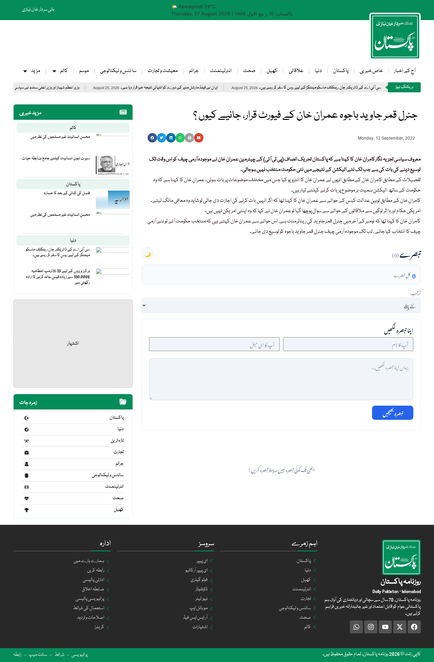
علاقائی (296, 71)
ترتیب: (415, 292)
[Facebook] (414, 626)
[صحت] (26, 498)
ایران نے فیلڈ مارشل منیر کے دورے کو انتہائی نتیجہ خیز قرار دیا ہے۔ (189, 88)
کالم (64, 71)
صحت (249, 71)
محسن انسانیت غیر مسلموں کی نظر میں (60, 137)
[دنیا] (26, 429)
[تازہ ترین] (26, 441)
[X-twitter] (399, 626)
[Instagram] (370, 626)
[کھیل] (26, 510)
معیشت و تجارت (163, 71)
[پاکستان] (26, 418)
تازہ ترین (117, 440)
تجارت (118, 452)
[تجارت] (26, 452)
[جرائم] (26, 464)
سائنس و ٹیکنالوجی (108, 475)
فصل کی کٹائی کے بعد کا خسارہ (67, 193)
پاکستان (340, 71)
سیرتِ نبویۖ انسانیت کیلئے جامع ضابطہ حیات (56, 158)
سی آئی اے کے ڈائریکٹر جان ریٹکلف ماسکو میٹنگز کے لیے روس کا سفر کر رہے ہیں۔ (340, 88)
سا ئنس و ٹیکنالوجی (118, 71)
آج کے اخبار (404, 71)
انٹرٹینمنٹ (221, 71)
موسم (84, 71)
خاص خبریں (371, 71)
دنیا (318, 71)
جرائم (194, 71)
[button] (152, 137)
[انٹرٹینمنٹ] (26, 487)
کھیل (272, 71)
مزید (35, 71)
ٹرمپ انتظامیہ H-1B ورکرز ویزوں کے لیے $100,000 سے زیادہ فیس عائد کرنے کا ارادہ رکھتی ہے (58, 277)
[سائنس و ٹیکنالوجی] (26, 475)
